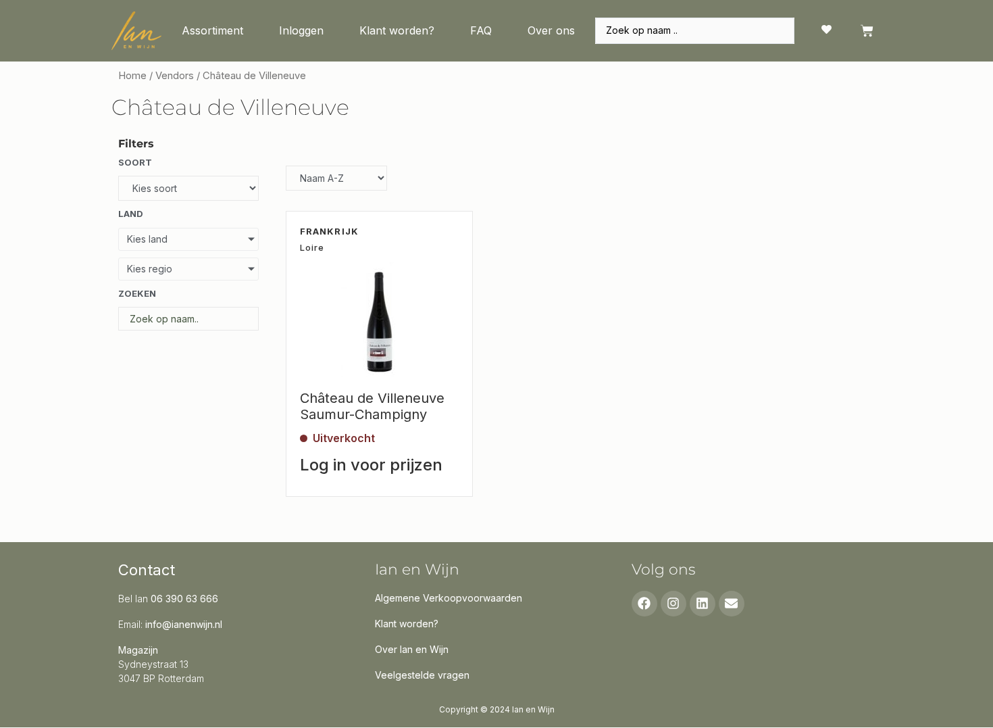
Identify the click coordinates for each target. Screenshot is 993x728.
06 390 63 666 (184, 598)
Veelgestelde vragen (422, 675)
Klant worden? (396, 30)
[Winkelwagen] (867, 31)
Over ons (551, 30)
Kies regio (149, 268)
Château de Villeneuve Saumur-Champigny (372, 406)
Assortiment (212, 30)
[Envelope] (731, 603)
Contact (146, 570)
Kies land (147, 239)
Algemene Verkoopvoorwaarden (448, 598)
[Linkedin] (702, 603)
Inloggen (301, 30)
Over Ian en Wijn (412, 649)
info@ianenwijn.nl (183, 624)
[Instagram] (673, 603)
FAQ (481, 30)
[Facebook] (644, 603)
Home (132, 76)
